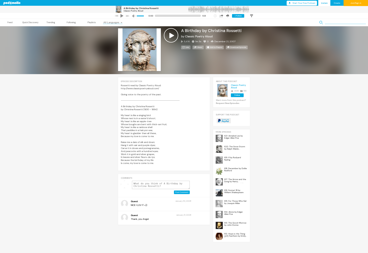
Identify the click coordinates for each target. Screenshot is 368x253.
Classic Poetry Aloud (133, 10)
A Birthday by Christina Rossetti (141, 8)
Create (337, 3)
